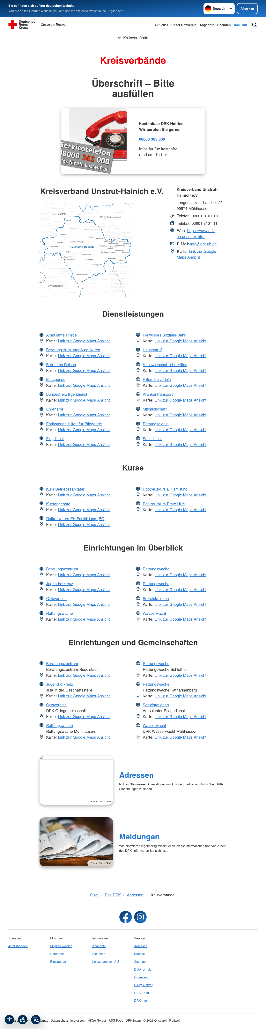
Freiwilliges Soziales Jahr (164, 335)
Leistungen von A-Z (105, 961)
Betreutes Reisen (61, 364)
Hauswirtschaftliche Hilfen (165, 364)
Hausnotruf (152, 349)
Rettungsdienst (156, 423)
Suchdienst (152, 438)
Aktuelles (161, 25)
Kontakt (139, 953)
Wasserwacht (154, 613)
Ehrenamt (54, 409)
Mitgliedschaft (155, 409)
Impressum (141, 977)
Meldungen (139, 836)
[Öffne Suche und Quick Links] (254, 25)
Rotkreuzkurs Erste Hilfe (164, 504)
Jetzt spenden (18, 946)
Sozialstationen (156, 598)
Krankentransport (158, 394)
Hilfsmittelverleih (157, 379)
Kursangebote (58, 504)
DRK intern (142, 1000)
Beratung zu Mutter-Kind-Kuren (73, 349)
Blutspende (55, 379)
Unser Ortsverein (183, 25)
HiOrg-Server (143, 985)
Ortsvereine (56, 598)
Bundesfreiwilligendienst (66, 394)
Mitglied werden (61, 946)
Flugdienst (55, 438)
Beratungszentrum (62, 569)
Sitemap (140, 961)
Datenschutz (142, 969)
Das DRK (241, 25)
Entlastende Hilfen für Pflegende (74, 423)
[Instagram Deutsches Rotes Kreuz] (140, 917)
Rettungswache (59, 613)
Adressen (136, 774)
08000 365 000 (152, 139)
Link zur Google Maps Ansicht (196, 254)
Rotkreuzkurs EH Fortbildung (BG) (76, 518)
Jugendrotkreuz (59, 583)
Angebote (207, 25)
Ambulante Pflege (61, 335)
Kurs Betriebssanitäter (65, 489)
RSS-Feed (141, 992)
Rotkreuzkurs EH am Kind (165, 489)
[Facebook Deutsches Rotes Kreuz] (125, 917)
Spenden (224, 25)
